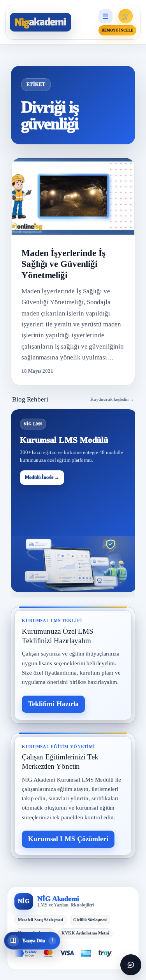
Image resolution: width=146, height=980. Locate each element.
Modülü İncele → (42, 477)
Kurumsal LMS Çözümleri (68, 839)
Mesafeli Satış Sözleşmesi (40, 919)
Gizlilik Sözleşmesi (90, 919)
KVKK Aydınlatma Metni (85, 933)
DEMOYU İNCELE (117, 30)
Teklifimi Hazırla (53, 704)
